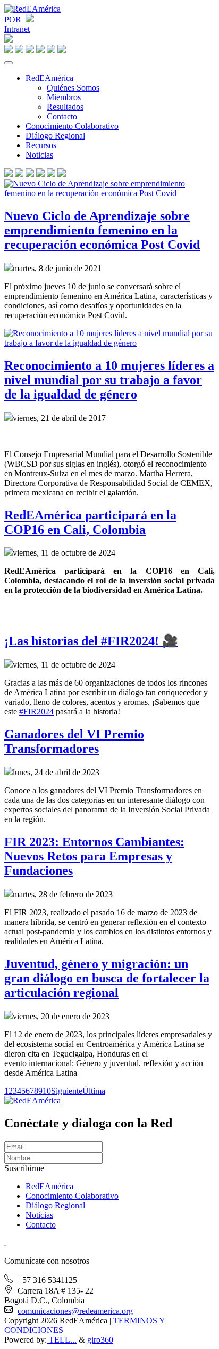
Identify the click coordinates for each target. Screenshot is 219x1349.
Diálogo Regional (55, 135)
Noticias (39, 154)
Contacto (62, 116)
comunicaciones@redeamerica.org (75, 1310)
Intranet (17, 29)
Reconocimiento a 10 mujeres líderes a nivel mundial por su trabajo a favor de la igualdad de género (109, 380)
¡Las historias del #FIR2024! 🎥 (91, 641)
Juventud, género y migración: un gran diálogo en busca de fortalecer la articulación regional (106, 978)
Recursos (41, 145)
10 (47, 1090)
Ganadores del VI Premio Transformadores (74, 741)
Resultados (65, 106)
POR (15, 19)
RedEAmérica (49, 78)
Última (93, 1090)
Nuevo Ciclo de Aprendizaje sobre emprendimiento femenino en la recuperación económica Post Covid (102, 230)
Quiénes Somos (73, 87)
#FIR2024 (36, 711)
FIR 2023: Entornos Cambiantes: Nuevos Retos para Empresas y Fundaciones (94, 856)
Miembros (64, 97)
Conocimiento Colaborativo (72, 126)
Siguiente (66, 1090)
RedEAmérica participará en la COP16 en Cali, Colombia (90, 522)
